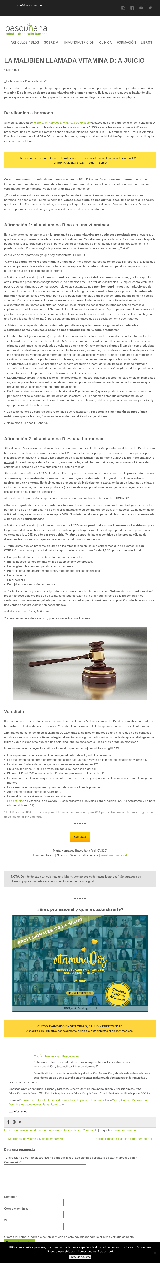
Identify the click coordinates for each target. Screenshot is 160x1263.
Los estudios (15, 800)
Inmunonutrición (48, 1130)
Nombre (10, 1196)
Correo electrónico (17, 1208)
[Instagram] (123, 8)
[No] (155, 1253)
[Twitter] (150, 8)
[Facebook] (132, 8)
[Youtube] (141, 8)
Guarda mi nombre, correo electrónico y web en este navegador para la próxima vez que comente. (69, 1236)
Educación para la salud (20, 1130)
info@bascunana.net (30, 5)
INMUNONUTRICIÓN (79, 42)
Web (7, 1220)
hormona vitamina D (127, 1130)
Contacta (80, 836)
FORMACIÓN (126, 42)
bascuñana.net (18, 1111)
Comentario (12, 1162)
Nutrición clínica (70, 1130)
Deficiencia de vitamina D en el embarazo (33, 1138)
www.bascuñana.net (114, 855)
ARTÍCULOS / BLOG (25, 42)
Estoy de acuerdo (80, 1256)
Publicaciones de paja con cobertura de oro (125, 1138)
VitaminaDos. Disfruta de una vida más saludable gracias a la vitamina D (63, 1100)
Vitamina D (90, 1130)
